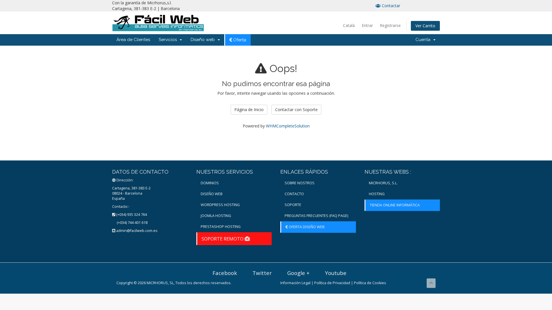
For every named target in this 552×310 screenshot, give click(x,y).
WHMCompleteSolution (288, 126)
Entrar (367, 25)
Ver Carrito (425, 25)
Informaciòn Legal (295, 282)
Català (349, 25)
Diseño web (204, 39)
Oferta (239, 39)
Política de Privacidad (332, 282)
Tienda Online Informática (395, 205)
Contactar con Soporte (296, 109)
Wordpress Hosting (220, 204)
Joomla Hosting (216, 215)
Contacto (294, 193)
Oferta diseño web (306, 226)
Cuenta (424, 39)
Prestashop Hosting (221, 226)
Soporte (293, 204)
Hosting (377, 193)
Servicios (169, 39)
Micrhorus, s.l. (383, 183)
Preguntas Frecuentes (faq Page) (316, 215)
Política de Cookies (370, 282)
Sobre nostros (300, 183)
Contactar (390, 5)
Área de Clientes (133, 39)
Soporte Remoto (223, 238)
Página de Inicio (249, 109)
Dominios (210, 183)
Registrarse (390, 25)
